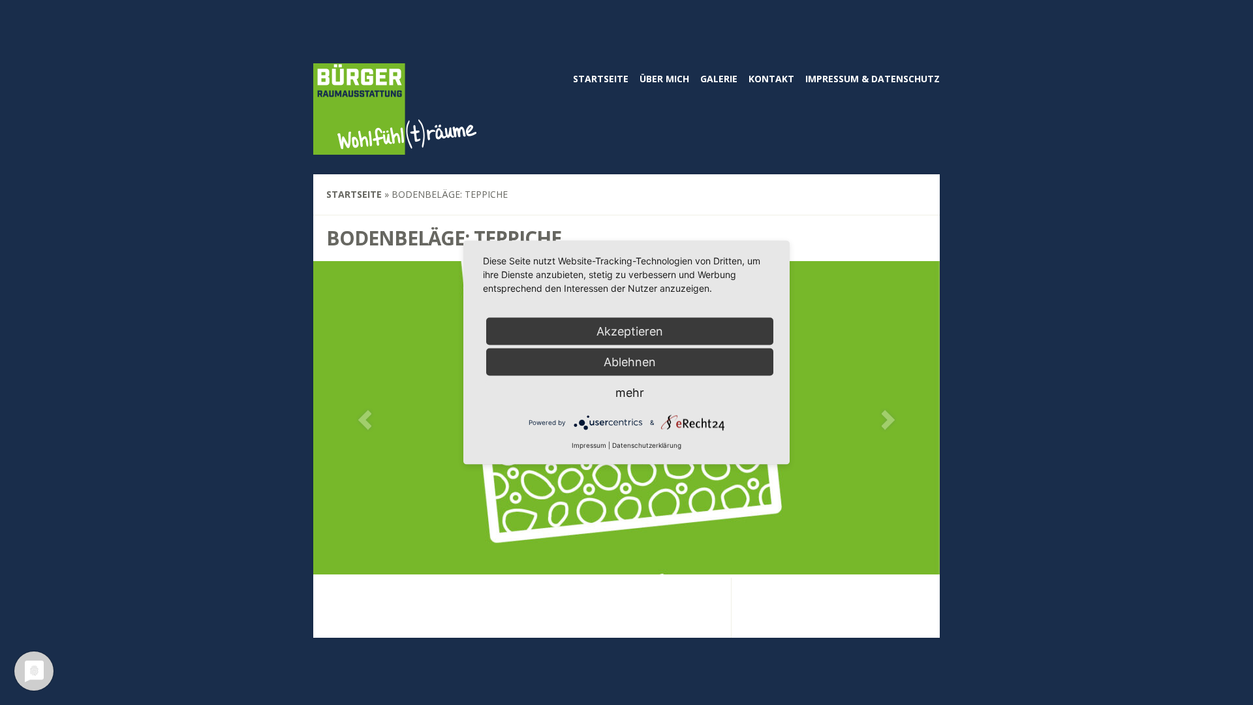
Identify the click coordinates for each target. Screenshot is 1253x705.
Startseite (600, 78)
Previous (365, 420)
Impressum (589, 445)
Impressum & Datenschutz (872, 78)
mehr (629, 393)
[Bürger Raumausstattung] (394, 146)
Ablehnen (630, 362)
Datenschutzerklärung (646, 445)
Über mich (664, 78)
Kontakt (771, 78)
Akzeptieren (629, 331)
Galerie (718, 78)
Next (888, 420)
